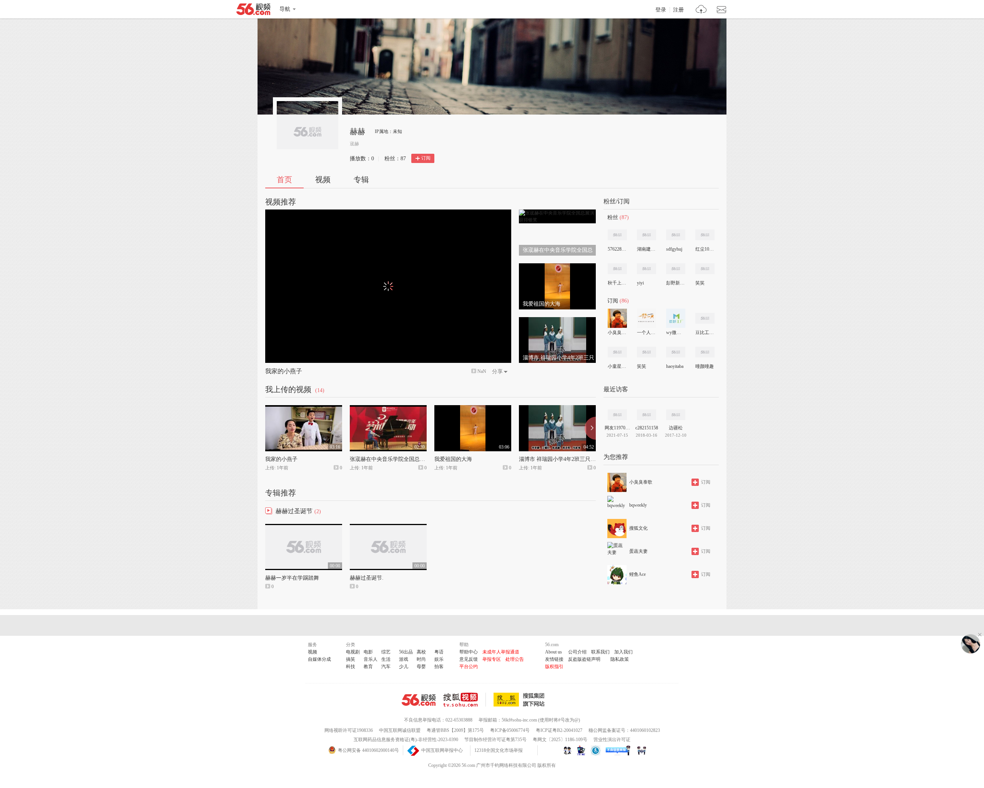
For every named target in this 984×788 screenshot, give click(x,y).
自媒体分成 (319, 659)
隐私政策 (619, 659)
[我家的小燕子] (303, 408)
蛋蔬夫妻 (638, 551)
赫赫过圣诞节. (367, 578)
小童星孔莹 (617, 366)
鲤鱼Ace (637, 574)
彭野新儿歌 (675, 283)
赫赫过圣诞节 (294, 511)
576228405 (617, 249)
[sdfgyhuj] (675, 234)
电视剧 (353, 652)
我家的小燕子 (283, 371)
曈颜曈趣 (704, 366)
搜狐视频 (464, 700)
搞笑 (350, 659)
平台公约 (468, 666)
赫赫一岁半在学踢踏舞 (292, 578)
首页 (284, 179)
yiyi (640, 283)
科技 (350, 666)
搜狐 (520, 700)
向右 (590, 428)
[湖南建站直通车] (646, 234)
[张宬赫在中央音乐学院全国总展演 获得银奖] (557, 213)
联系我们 (600, 652)
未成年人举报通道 (500, 652)
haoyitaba (674, 366)
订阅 (425, 158)
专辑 (361, 179)
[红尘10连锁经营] (705, 234)
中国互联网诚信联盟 (400, 730)
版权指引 (554, 666)
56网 (418, 700)
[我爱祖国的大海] (557, 266)
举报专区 (491, 659)
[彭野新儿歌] (675, 268)
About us (553, 652)
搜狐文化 (638, 528)
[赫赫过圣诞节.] (388, 527)
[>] (701, 10)
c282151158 (646, 428)
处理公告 (514, 659)
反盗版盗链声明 (584, 659)
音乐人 (370, 659)
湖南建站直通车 (646, 249)
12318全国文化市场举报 (498, 750)
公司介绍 (577, 652)
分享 (497, 371)
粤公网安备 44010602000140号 (368, 750)
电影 (368, 652)
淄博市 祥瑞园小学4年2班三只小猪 (560, 459)
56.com (253, 10)
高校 (421, 652)
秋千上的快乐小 (617, 283)
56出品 (406, 652)
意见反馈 (468, 659)
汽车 (386, 666)
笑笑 (700, 283)
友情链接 (554, 659)
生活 (386, 659)
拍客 (439, 666)
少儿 (403, 666)
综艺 (386, 652)
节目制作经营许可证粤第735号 (495, 739)
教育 (368, 666)
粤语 (439, 652)
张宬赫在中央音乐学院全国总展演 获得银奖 (402, 459)
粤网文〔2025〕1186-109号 (560, 739)
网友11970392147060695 (617, 428)
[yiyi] (646, 268)
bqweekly (638, 505)
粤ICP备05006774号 (510, 730)
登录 (660, 10)
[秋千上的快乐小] (617, 268)
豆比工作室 (704, 332)
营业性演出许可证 (611, 739)
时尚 (421, 659)
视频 (323, 179)
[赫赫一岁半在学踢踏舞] (303, 527)
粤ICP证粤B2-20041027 (559, 730)
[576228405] (617, 234)
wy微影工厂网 (675, 332)
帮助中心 (468, 652)
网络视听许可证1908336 (348, 730)
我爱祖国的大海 (453, 459)
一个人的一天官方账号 (646, 332)
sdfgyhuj (674, 249)
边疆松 (676, 428)
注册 (678, 10)
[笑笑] (705, 268)
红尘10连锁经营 (704, 249)
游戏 (403, 659)
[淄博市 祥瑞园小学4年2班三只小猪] (557, 320)
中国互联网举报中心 (442, 750)
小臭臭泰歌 (617, 332)
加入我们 (623, 652)
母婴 (421, 666)
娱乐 (439, 659)
